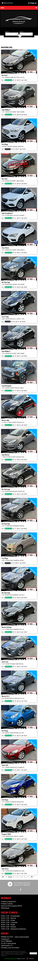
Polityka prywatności (8, 901)
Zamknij (33, 953)
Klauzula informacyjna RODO (11, 906)
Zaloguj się (33, 3)
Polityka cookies (7, 904)
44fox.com (31, 958)
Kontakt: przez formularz (10, 948)
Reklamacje (5, 908)
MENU (2, 8)
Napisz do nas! (14, 958)
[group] (19, 20)
